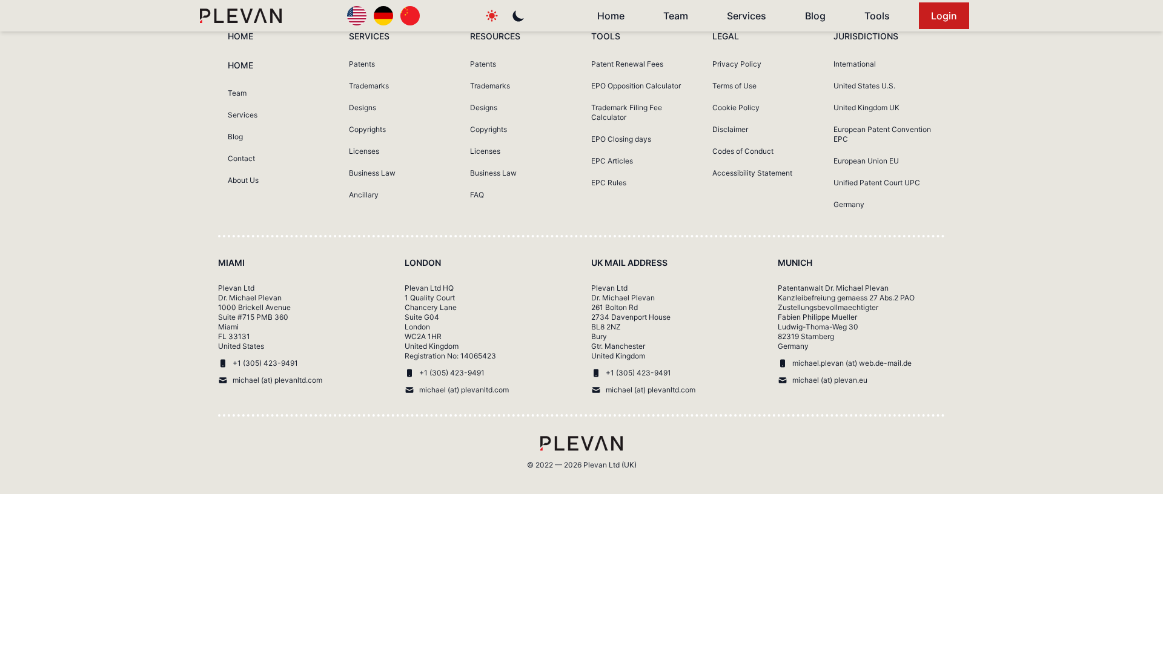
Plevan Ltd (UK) (610, 464)
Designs (362, 107)
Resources (495, 36)
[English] (356, 15)
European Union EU (866, 160)
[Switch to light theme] (492, 15)
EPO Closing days (621, 139)
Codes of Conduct (743, 151)
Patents (362, 63)
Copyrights (367, 129)
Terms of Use (734, 85)
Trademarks (369, 85)
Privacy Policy (736, 63)
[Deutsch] (383, 15)
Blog (815, 16)
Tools (877, 16)
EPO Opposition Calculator (636, 85)
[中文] (410, 15)
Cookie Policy (736, 107)
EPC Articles (612, 160)
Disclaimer (730, 129)
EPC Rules (608, 182)
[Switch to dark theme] (518, 15)
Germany (848, 204)
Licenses (364, 151)
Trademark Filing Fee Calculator (626, 112)
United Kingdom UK (866, 107)
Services (746, 16)
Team (675, 16)
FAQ (477, 194)
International (854, 63)
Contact (241, 158)
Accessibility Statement (752, 172)
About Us (243, 180)
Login (944, 16)
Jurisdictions (865, 36)
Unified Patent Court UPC (876, 182)
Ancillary (364, 194)
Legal (725, 36)
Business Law (372, 172)
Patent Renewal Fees (627, 63)
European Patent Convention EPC (882, 134)
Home (611, 16)
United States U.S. (864, 85)
